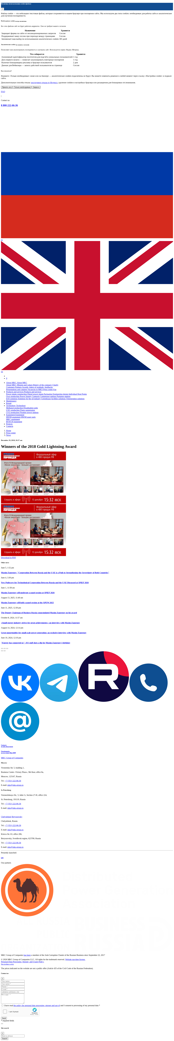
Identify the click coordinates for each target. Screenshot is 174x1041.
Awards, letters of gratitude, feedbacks (37, 387)
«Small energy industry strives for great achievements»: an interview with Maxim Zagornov (40, 623)
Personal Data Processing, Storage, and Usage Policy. (22, 962)
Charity (55, 385)
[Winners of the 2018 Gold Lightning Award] (87, 478)
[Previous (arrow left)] (2, 650)
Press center (48, 389)
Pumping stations (63, 396)
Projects (9, 424)
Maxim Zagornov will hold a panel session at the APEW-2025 (27, 603)
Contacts (9, 426)
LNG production (13, 410)
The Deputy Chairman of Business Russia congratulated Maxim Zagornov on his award (39, 613)
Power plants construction (16, 394)
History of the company (42, 385)
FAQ (3, 92)
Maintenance (11, 401)
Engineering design (61, 394)
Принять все (7, 87)
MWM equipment (13, 417)
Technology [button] (11, 406)
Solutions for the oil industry (29, 399)
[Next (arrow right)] (5, 650)
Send (4, 1018)
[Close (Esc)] (2, 648)
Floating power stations (29, 412)
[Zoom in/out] (7, 648)
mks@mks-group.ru (15, 785)
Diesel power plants (35, 394)
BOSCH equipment (14, 422)
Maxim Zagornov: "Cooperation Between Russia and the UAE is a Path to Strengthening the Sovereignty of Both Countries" (55, 573)
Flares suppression (27, 410)
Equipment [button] (10, 415)
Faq (54, 389)
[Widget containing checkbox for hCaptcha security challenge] (20, 1011)
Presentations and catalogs (17, 389)
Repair (8, 403)
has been (27, 955)
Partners (18, 387)
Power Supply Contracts (30, 396)
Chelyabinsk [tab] (6, 817)
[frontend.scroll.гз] (2, 1023)
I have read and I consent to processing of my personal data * (52, 1005)
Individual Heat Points (78, 394)
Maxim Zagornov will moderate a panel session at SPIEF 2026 (28, 593)
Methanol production (14, 408)
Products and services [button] (15, 392)
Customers (10, 387)
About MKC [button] (11, 383)
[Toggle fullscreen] (5, 648)
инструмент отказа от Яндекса (44, 82)
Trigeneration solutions (75, 399)
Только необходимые (22, 87)
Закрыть (36, 87)
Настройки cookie (7, 964)
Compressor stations (48, 396)
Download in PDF (8, 558)
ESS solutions (12, 399)
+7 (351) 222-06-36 (13, 781)
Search (4, 1039)
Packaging (48, 394)
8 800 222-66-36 (9, 105)
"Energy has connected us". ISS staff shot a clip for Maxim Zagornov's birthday (35, 643)
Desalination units (30, 408)
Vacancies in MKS (35, 389)
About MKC (11, 385)
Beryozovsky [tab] (17, 817)
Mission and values (25, 385)
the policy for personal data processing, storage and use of (37, 1005)
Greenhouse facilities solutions (53, 399)
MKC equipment (13, 419)
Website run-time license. (75, 959)
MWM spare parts (28, 417)
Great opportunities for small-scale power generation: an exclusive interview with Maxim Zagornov (43, 633)
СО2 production (13, 412)
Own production (13, 396)
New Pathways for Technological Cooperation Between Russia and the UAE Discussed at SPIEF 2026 (45, 583)
